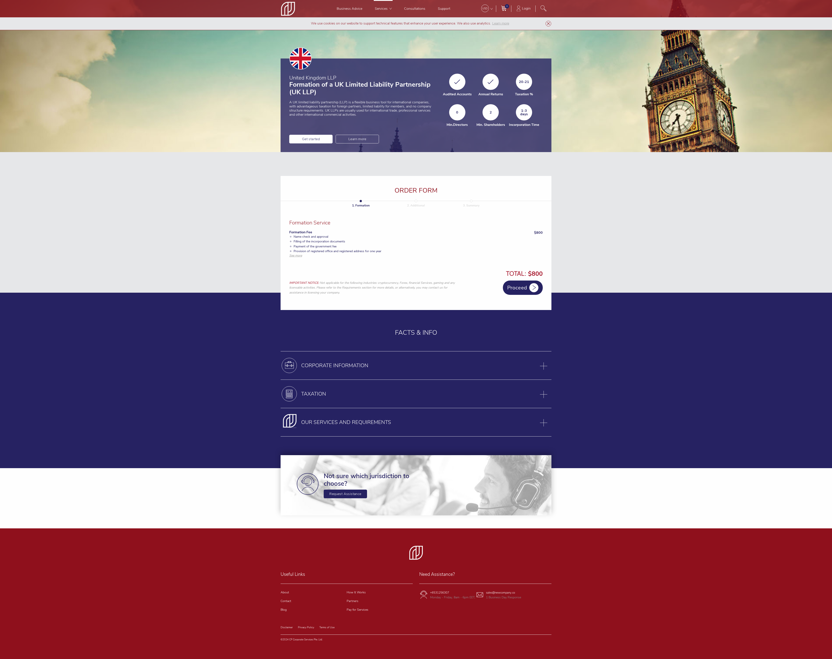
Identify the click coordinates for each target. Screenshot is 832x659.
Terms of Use (327, 627)
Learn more (357, 139)
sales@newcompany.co (500, 593)
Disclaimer (287, 627)
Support (444, 8)
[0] (503, 8)
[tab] (416, 365)
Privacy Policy (306, 627)
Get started (311, 139)
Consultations (414, 8)
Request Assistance (345, 494)
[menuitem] (349, 8)
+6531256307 (439, 593)
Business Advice (349, 8)
